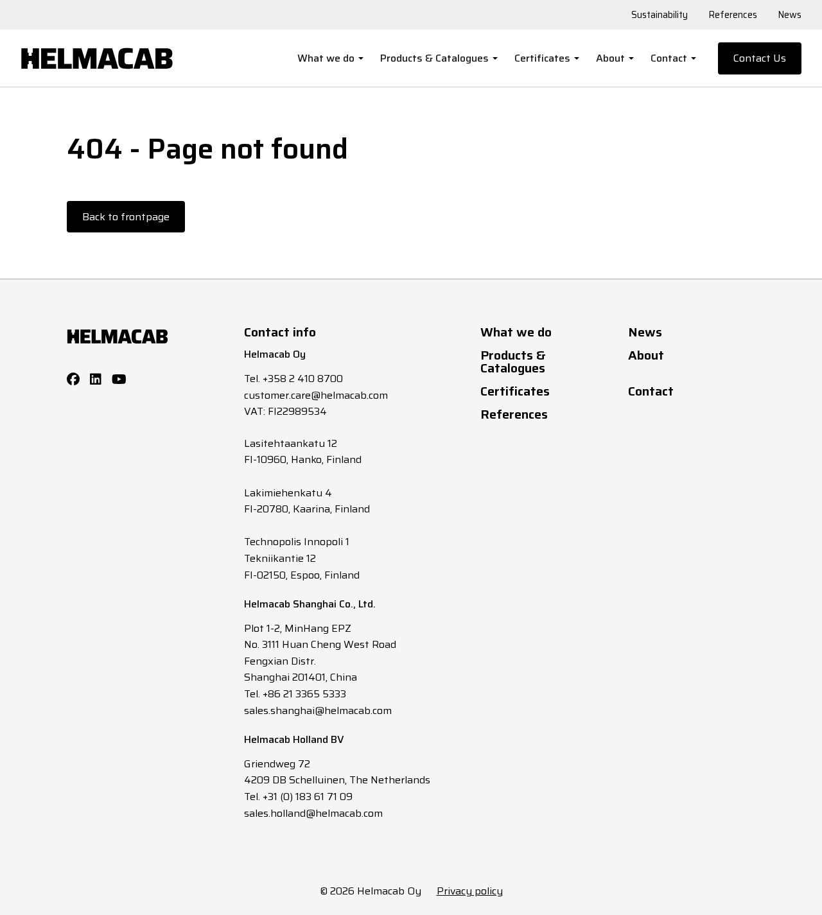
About (610, 58)
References (732, 15)
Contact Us (759, 58)
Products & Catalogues (434, 58)
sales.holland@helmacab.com (313, 813)
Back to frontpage (126, 217)
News (789, 15)
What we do (325, 58)
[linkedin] (95, 379)
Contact (669, 58)
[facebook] (73, 379)
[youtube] (119, 379)
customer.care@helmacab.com (316, 395)
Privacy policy (470, 891)
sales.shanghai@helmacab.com (318, 710)
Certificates (542, 58)
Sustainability (659, 15)
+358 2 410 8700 (303, 378)
